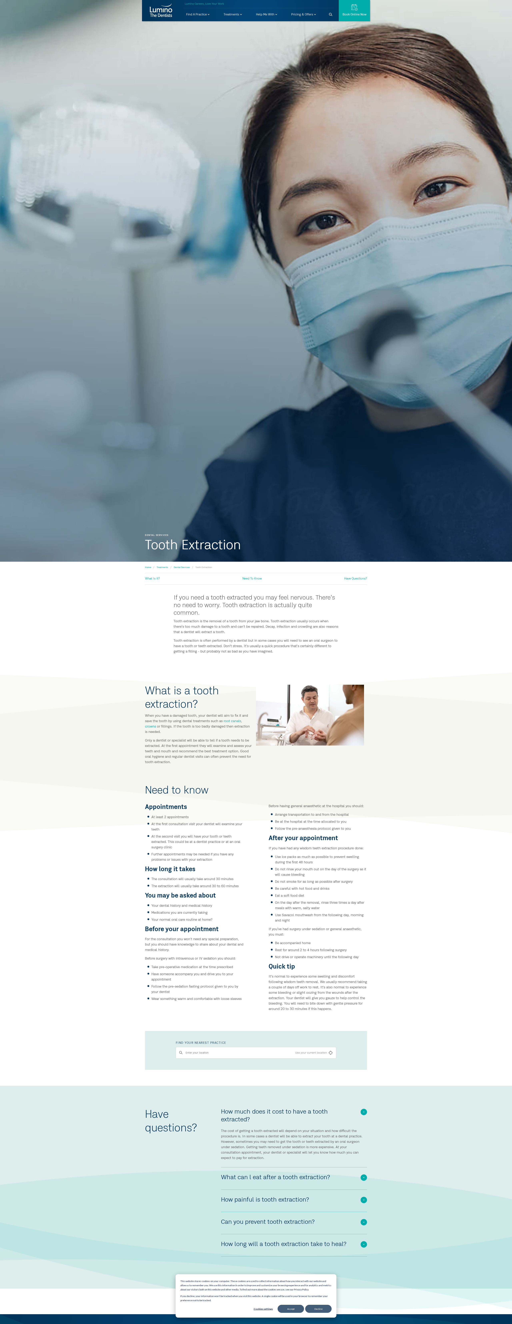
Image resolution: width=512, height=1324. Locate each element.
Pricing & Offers (302, 14)
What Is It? (152, 578)
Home (148, 567)
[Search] (331, 14)
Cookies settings (263, 1308)
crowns (150, 726)
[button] (198, 14)
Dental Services (182, 567)
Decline (318, 1308)
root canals (232, 721)
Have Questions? (355, 578)
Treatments (232, 14)
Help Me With (265, 14)
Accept (291, 1308)
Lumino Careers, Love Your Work (204, 3)
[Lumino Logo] (161, 10)
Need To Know (252, 578)
